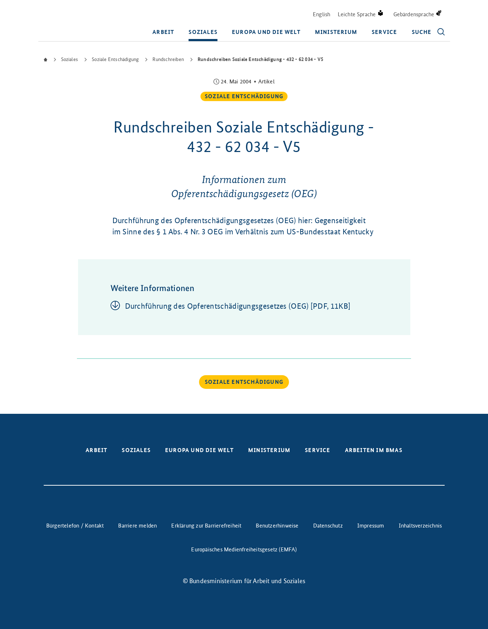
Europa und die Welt (266, 32)
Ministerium (336, 32)
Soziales (203, 32)
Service (384, 32)
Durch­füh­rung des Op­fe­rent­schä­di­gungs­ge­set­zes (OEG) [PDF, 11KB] (238, 306)
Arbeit (163, 32)
